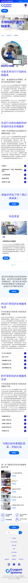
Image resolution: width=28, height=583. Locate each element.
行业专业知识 (14, 542)
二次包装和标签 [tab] (6, 174)
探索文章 (14, 291)
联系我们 (14, 204)
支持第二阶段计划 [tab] (6, 423)
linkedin (19, 564)
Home (2, 35)
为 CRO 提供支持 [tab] (6, 353)
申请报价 (5, 10)
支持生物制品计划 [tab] (6, 367)
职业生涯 (21, 559)
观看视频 (6, 258)
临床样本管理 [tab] (5, 178)
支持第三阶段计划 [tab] (6, 427)
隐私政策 (7, 559)
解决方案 (9, 35)
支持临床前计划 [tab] (6, 416)
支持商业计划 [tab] (5, 431)
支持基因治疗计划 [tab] (6, 364)
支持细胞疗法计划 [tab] (6, 360)
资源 (14, 548)
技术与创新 (14, 552)
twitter (14, 564)
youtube (9, 564)
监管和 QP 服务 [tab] (6, 182)
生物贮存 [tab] (4, 166)
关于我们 (14, 538)
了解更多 (14, 474)
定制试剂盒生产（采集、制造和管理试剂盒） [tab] (12, 170)
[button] (20, 1)
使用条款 (14, 559)
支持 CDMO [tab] (5, 357)
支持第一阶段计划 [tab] (6, 420)
